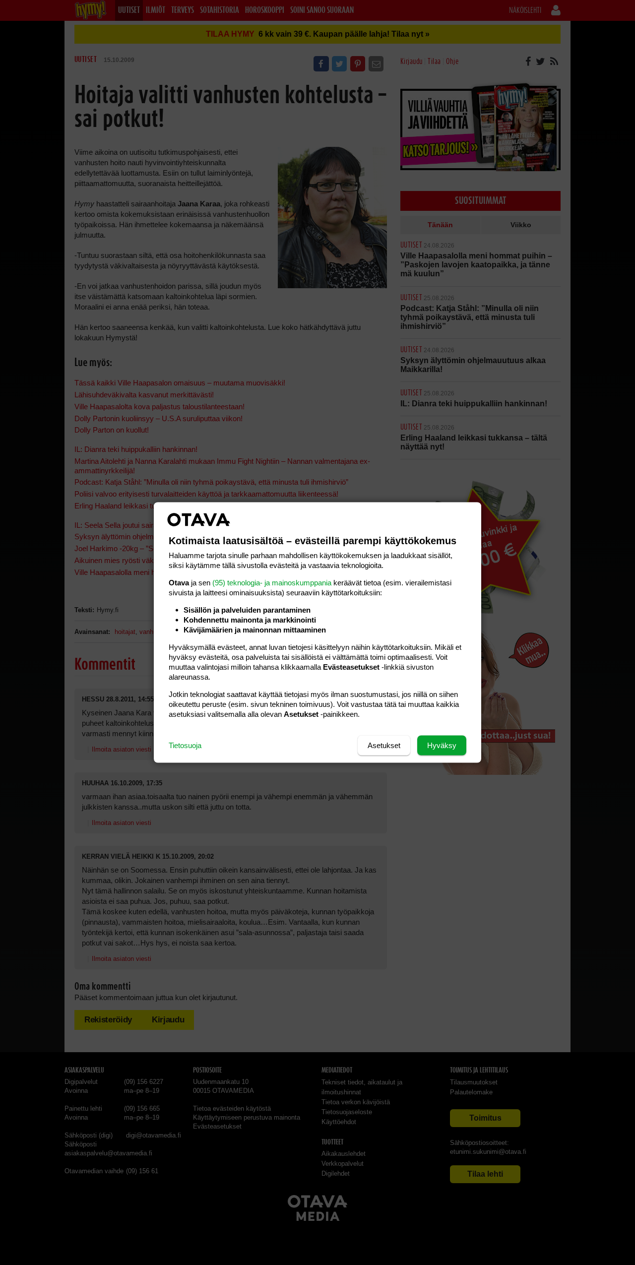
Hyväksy (441, 745)
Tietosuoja (185, 745)
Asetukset (384, 745)
